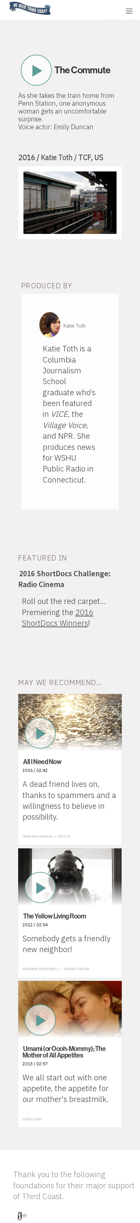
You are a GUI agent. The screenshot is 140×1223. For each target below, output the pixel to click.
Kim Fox (64, 836)
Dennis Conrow (76, 969)
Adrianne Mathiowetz (40, 969)
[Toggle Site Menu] (129, 11)
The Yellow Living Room (54, 916)
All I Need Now (42, 761)
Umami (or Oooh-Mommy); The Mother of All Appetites (64, 1051)
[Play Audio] (76, 10)
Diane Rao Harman (37, 836)
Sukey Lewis (32, 1119)
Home (7, 2)
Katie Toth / (59, 157)
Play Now (36, 70)
